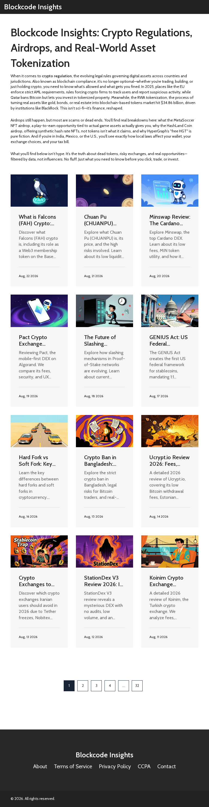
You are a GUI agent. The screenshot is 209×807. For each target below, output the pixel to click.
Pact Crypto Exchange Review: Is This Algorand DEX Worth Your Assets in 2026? (37, 340)
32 (137, 685)
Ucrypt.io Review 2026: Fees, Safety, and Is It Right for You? (169, 460)
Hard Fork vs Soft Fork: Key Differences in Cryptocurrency (37, 460)
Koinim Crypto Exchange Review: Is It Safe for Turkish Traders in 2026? (169, 581)
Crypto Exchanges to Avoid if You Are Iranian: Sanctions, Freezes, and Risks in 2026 (37, 581)
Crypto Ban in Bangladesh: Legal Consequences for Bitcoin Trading (101, 460)
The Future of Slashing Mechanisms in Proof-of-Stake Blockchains (102, 340)
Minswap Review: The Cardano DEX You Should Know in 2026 (169, 220)
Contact (166, 766)
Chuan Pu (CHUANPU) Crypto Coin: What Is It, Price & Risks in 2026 (103, 220)
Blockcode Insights (33, 6)
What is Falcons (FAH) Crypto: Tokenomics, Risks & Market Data (37, 220)
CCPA (144, 766)
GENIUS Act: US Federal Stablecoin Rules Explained (169, 340)
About (40, 766)
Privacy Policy (115, 766)
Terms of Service (73, 766)
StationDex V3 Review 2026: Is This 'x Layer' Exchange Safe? (103, 581)
